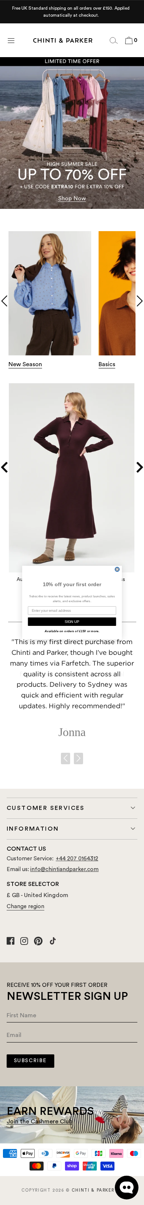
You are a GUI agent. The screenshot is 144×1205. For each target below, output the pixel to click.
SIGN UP (72, 621)
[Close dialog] (117, 569)
